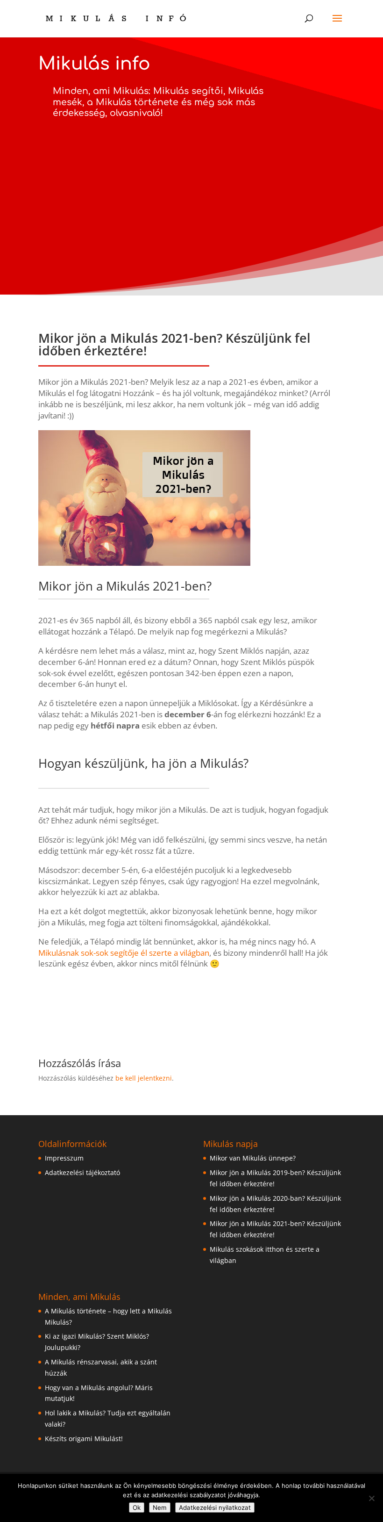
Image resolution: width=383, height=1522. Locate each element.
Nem (160, 1507)
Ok (137, 1507)
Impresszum (64, 1158)
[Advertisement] (191, 188)
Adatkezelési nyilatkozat (215, 1507)
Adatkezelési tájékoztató (82, 1172)
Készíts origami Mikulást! (84, 1438)
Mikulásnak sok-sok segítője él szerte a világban (123, 952)
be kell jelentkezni (143, 1078)
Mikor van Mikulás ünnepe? (253, 1158)
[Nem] (371, 1498)
